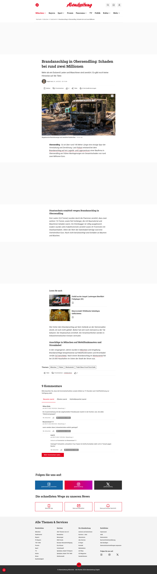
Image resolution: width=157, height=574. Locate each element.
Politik (97, 13)
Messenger (60, 537)
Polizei (79, 147)
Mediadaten (81, 548)
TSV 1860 (38, 542)
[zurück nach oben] (79, 565)
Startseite (38, 19)
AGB (101, 534)
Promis (70, 13)
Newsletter (60, 534)
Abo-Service (81, 540)
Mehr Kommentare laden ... (53, 455)
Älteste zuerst (62, 399)
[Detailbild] (112, 96)
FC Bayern (38, 540)
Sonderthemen (82, 556)
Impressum (103, 532)
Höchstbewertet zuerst (78, 399)
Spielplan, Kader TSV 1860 (64, 553)
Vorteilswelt (60, 548)
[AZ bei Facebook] (101, 554)
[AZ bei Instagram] (109, 554)
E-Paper (80, 542)
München (40, 13)
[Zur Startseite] (79, 7)
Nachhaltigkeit (39, 559)
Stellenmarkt (60, 556)
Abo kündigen (104, 542)
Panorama (80, 13)
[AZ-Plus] (37, 5)
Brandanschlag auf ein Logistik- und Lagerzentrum (69, 150)
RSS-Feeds (60, 540)
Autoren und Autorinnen (85, 532)
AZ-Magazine (82, 553)
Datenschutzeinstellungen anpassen (110, 545)
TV (90, 13)
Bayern (52, 13)
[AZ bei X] (117, 554)
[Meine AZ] (119, 5)
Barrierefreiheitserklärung (107, 540)
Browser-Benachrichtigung (64, 542)
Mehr (115, 13)
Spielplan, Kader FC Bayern (65, 551)
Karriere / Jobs (82, 534)
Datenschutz (103, 537)
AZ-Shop (80, 551)
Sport (60, 13)
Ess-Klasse (60, 545)
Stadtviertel (53, 19)
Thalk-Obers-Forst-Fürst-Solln (85, 367)
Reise (36, 556)
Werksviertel (98, 356)
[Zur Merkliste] (113, 5)
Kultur (106, 13)
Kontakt (80, 545)
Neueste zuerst (48, 399)
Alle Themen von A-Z (63, 532)
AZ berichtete (61, 356)
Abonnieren (81, 537)
